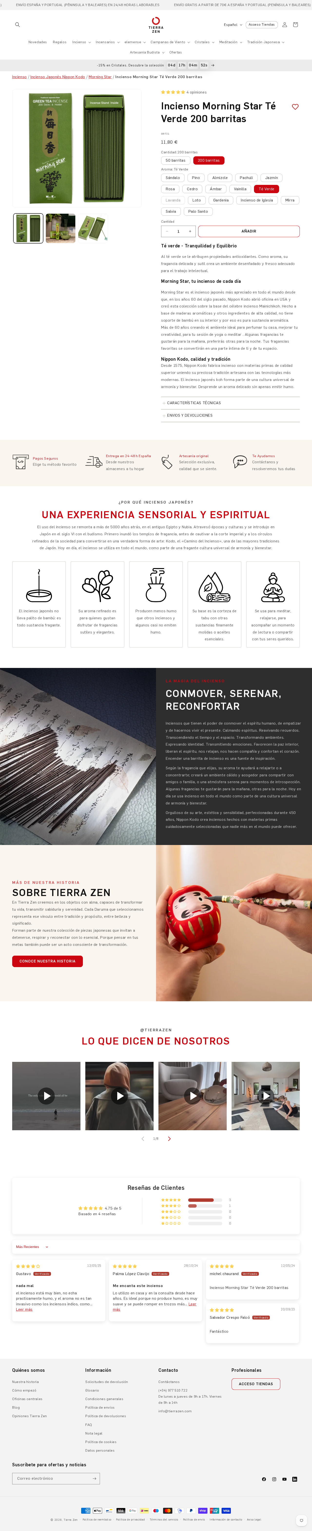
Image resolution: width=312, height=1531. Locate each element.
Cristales (202, 42)
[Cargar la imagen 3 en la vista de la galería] (93, 228)
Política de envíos (100, 1407)
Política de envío (194, 1519)
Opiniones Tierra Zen (29, 1416)
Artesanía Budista (145, 52)
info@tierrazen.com (175, 1411)
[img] (28, 1266)
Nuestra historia (25, 1382)
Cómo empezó (24, 1390)
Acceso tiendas (256, 1384)
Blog (16, 1407)
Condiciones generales (104, 1399)
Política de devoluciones (105, 1416)
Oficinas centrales (27, 1399)
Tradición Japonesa (263, 42)
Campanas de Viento (168, 42)
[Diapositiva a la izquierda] (143, 1139)
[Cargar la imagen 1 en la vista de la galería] (28, 228)
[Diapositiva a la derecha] (169, 1139)
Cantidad (167, 221)
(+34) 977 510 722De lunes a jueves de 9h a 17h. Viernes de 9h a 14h (190, 1396)
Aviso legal (254, 1519)
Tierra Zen (71, 1519)
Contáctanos (169, 1382)
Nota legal (94, 1433)
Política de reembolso (97, 1519)
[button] (17, 24)
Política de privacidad (130, 1519)
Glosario (92, 1390)
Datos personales (100, 1450)
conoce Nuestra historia (48, 961)
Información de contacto (226, 1519)
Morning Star (100, 76)
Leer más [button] (24, 1309)
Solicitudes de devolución (106, 1382)
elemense (133, 42)
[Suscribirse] (94, 1478)
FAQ (88, 1425)
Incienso (79, 42)
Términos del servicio (164, 1519)
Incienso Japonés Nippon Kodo (57, 76)
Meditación (228, 42)
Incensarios (105, 42)
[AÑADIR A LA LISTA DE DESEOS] (293, 107)
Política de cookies (101, 1442)
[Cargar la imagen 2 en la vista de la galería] (60, 228)
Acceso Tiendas (262, 24)
